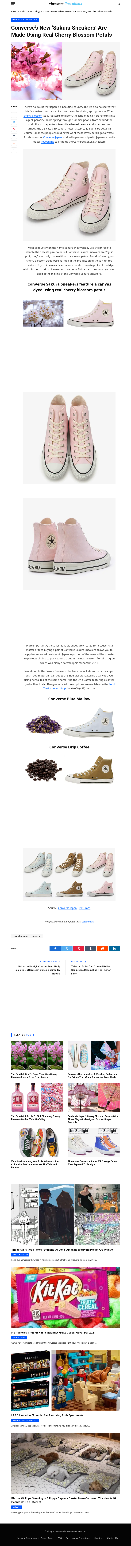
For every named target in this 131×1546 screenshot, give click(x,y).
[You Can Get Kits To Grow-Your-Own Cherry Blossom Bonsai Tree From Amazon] (37, 1055)
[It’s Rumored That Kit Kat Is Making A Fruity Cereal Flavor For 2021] (65, 1297)
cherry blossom (32, 115)
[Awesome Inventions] (65, 3)
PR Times (84, 908)
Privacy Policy (47, 1538)
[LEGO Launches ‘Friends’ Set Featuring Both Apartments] (65, 1380)
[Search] (118, 3)
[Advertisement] (69, 356)
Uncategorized (20, 1255)
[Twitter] (14, 122)
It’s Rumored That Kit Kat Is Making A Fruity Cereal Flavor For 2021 (53, 1332)
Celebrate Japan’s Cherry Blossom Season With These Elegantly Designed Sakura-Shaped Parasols (93, 1119)
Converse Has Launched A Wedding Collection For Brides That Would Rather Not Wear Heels (92, 1075)
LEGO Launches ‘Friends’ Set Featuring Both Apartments (47, 1415)
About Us (98, 1538)
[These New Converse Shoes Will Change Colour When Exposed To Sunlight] (94, 1142)
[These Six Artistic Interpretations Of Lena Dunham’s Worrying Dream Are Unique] (65, 1214)
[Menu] (13, 3)
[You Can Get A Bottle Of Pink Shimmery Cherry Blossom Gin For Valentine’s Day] (37, 1097)
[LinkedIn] (14, 150)
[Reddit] (14, 143)
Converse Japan (52, 137)
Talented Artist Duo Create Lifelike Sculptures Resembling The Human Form (91, 970)
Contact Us (112, 1538)
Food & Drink (19, 1338)
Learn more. (88, 921)
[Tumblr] (14, 136)
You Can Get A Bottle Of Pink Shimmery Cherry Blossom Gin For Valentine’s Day (35, 1118)
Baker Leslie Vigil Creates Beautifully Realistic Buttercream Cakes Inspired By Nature (37, 970)
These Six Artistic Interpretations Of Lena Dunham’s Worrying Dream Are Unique (62, 1249)
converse (36, 936)
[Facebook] (14, 115)
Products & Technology (30, 11)
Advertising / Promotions (78, 1538)
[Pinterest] (14, 129)
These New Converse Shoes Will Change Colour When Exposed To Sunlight (93, 1163)
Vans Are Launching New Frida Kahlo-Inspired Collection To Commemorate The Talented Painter (35, 1164)
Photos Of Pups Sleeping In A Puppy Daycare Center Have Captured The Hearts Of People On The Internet (63, 1500)
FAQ (60, 1538)
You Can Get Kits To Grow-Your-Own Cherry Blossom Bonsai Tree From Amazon (34, 1075)
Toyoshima (47, 141)
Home (13, 11)
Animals (17, 1507)
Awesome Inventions (27, 1538)
